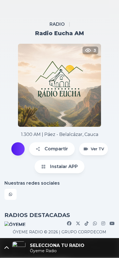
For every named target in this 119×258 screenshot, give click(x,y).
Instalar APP (64, 166)
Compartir (56, 148)
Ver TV (97, 148)
